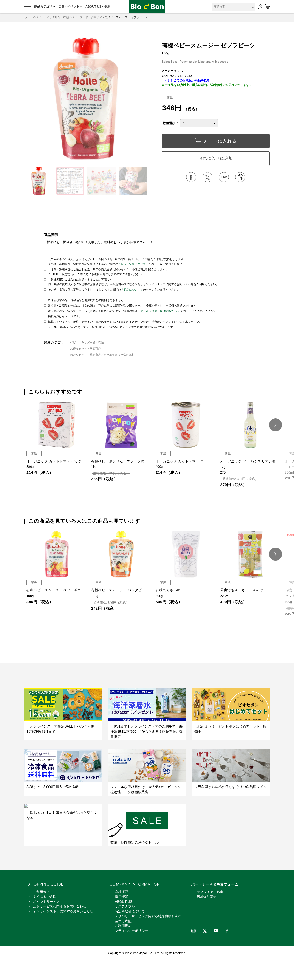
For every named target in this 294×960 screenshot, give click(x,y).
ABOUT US (123, 901)
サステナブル (125, 906)
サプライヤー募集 (210, 892)
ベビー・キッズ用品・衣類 (52, 17)
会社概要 (121, 892)
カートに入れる (220, 141)
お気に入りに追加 (216, 158)
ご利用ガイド (43, 892)
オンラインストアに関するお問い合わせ (63, 911)
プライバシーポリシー (131, 930)
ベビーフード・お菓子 (85, 17)
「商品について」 (132, 289)
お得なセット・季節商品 (85, 348)
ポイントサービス (46, 901)
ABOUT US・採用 (97, 6)
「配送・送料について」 (133, 264)
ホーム (28, 17)
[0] (267, 6)
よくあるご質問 (44, 896)
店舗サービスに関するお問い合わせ (59, 906)
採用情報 (121, 896)
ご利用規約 (123, 925)
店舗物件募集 (207, 896)
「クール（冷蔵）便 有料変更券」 (159, 311)
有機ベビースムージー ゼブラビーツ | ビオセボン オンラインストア (147, 6)
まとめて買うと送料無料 (119, 354)
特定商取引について (130, 911)
